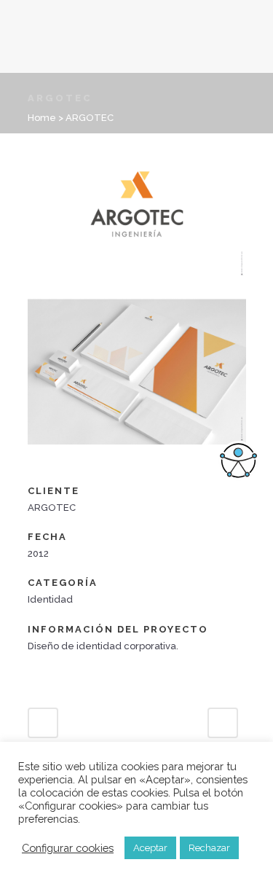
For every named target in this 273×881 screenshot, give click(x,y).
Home (42, 117)
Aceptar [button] (150, 847)
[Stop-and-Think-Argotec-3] (29, 474)
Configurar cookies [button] (68, 848)
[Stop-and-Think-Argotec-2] (137, 454)
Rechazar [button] (209, 847)
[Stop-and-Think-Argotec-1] (137, 288)
